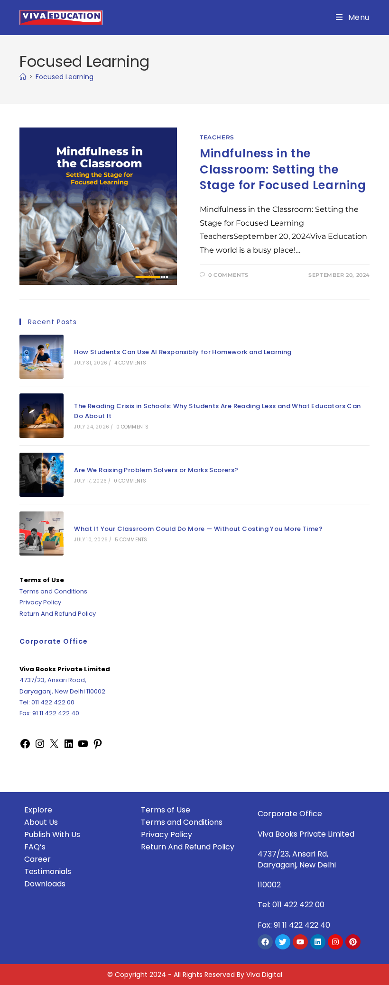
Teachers (217, 137)
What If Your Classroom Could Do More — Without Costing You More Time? (198, 528)
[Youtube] (300, 941)
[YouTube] (83, 743)
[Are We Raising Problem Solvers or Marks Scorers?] (41, 475)
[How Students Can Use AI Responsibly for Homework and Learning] (41, 357)
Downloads (44, 883)
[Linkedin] (317, 941)
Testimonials (47, 871)
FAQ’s (35, 846)
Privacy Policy (40, 602)
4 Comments (130, 362)
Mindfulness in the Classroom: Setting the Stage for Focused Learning (283, 169)
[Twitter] (282, 941)
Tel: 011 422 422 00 (46, 702)
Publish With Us (52, 834)
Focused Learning (64, 77)
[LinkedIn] (68, 743)
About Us (41, 822)
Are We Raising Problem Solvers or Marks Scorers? (156, 469)
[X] (54, 743)
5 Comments (131, 539)
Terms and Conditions (53, 591)
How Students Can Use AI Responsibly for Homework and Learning (182, 351)
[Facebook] (25, 743)
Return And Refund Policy (57, 613)
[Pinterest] (97, 743)
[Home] (22, 77)
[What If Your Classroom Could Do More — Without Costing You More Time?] (41, 533)
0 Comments (228, 275)
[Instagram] (40, 743)
